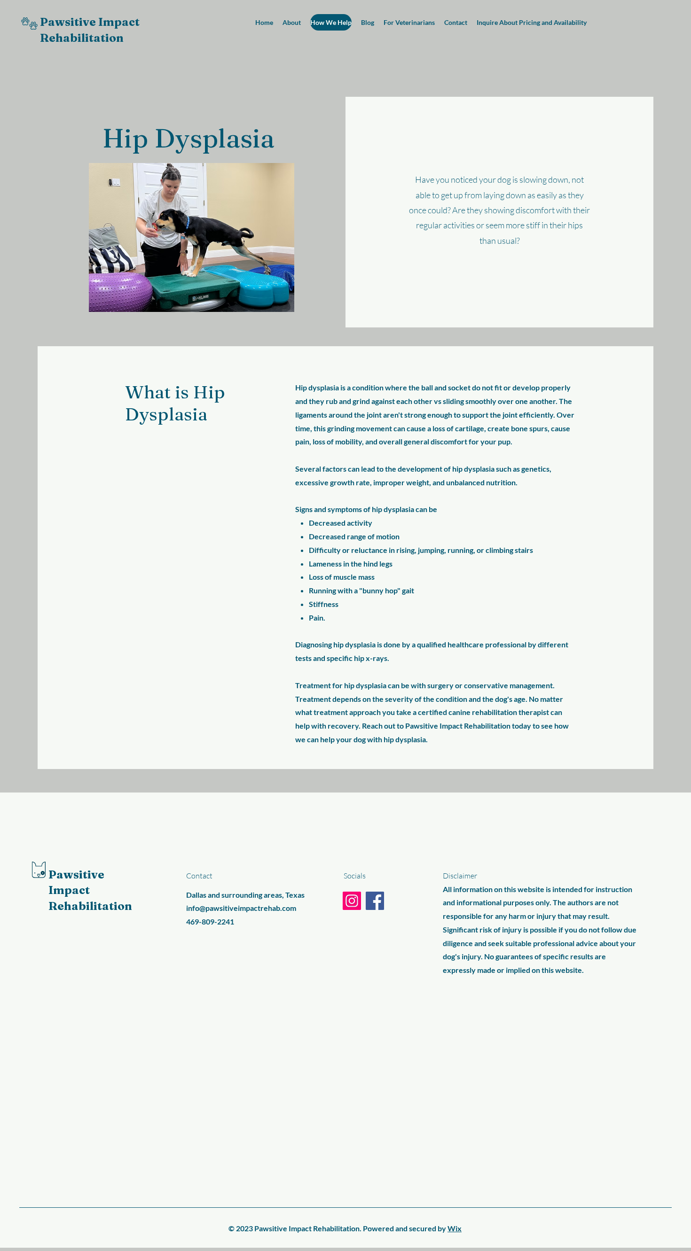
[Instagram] (352, 901)
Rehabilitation (82, 38)
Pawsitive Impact (90, 22)
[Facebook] (375, 901)
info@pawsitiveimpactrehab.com (241, 907)
